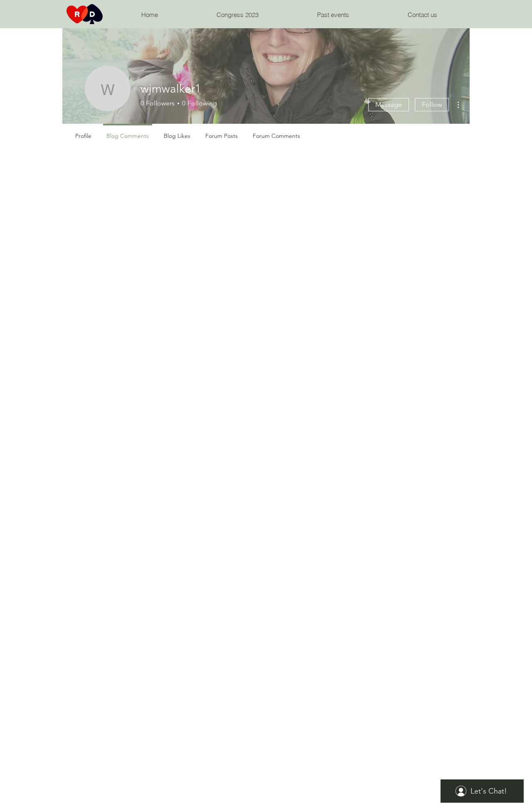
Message (388, 104)
